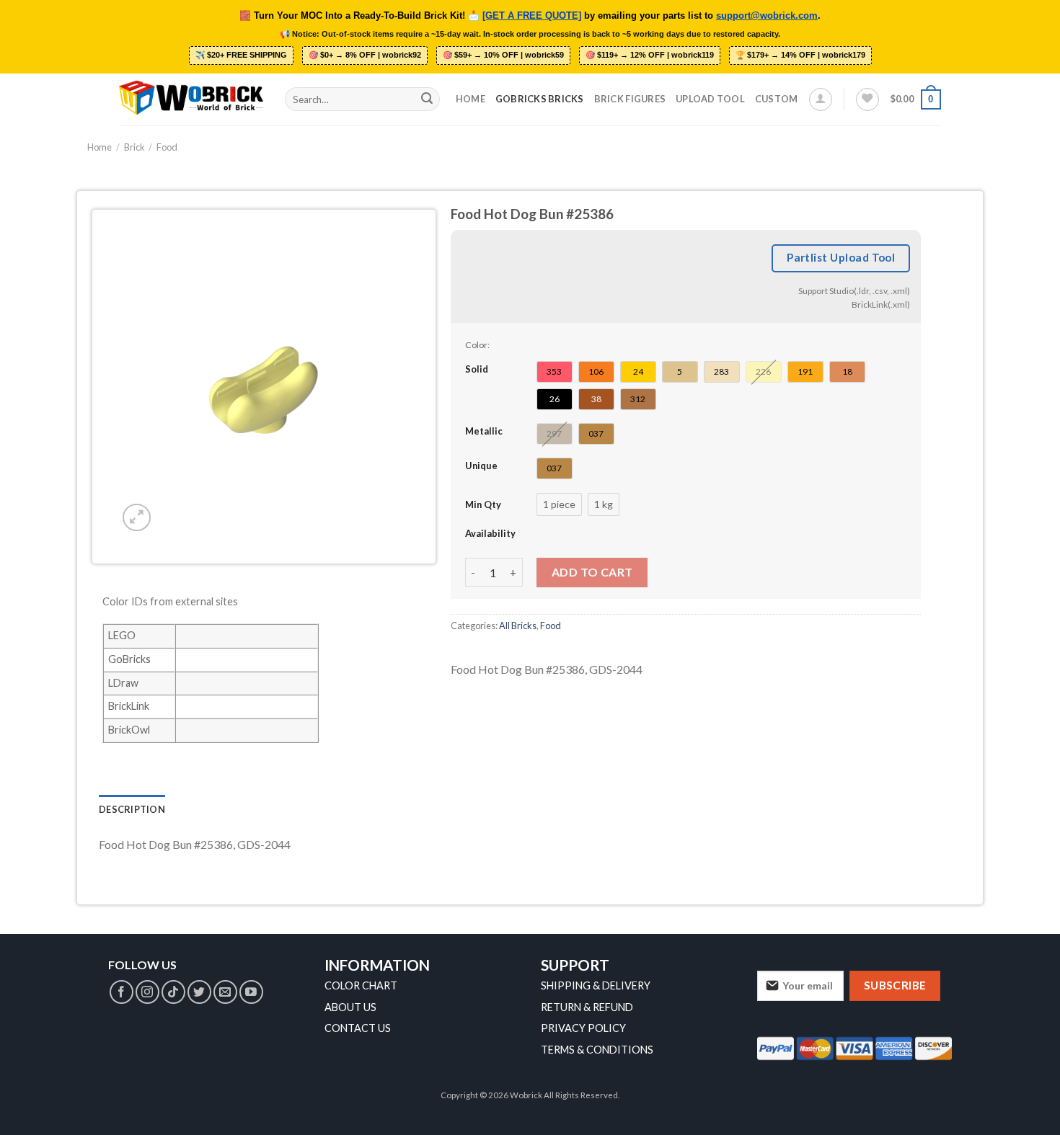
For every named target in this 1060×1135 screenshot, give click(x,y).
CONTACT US (357, 1028)
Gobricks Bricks (539, 98)
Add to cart (592, 572)
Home (470, 98)
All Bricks (517, 625)
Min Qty (483, 504)
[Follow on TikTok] (173, 992)
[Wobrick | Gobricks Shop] (191, 99)
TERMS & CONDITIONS (597, 1049)
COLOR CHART (360, 985)
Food (166, 147)
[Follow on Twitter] (199, 992)
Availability (490, 533)
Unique (481, 465)
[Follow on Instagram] (147, 992)
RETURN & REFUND (587, 1007)
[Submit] (427, 99)
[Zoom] (137, 518)
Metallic (484, 431)
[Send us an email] (225, 992)
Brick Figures (630, 98)
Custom (776, 98)
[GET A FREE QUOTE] (531, 16)
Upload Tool (710, 98)
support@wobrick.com (767, 16)
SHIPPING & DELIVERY (595, 985)
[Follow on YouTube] (251, 992)
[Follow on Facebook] (121, 992)
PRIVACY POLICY (583, 1028)
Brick (134, 147)
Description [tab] (132, 809)
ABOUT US (350, 1007)
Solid (476, 369)
